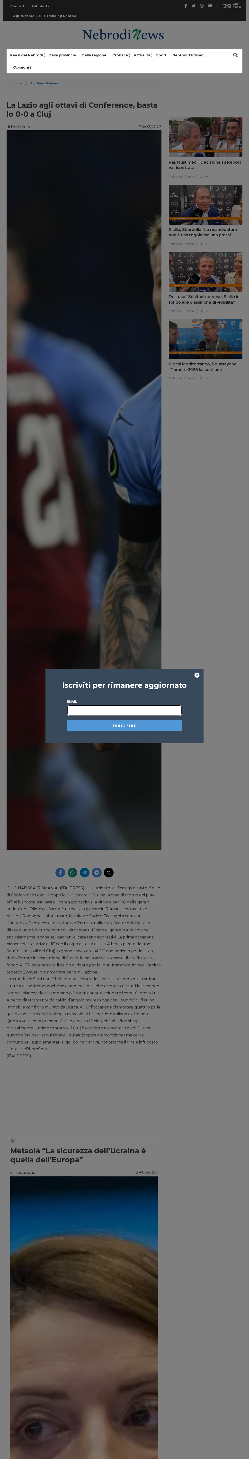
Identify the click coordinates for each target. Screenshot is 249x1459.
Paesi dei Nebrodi (26, 55)
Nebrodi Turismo (188, 55)
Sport (161, 55)
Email (72, 701)
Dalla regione (94, 55)
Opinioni (21, 67)
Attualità (142, 55)
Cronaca (120, 55)
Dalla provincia (62, 55)
